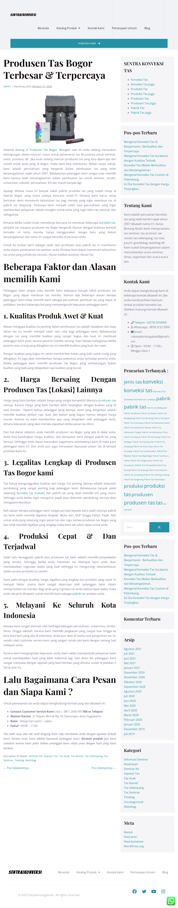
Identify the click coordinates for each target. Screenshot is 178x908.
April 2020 (130, 710)
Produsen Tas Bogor (43, 150)
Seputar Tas (51, 756)
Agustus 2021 (132, 649)
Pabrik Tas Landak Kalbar (144, 451)
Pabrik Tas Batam (149, 413)
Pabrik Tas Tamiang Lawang (156, 475)
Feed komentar (134, 841)
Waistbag (30, 760)
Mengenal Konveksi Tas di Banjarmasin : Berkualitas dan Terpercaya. (143, 146)
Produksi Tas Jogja (143, 94)
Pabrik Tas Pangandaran (142, 460)
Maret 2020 (131, 715)
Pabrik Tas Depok (162, 418)
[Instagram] (163, 891)
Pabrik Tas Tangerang (133, 479)
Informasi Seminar (136, 759)
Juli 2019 (129, 734)
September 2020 (134, 687)
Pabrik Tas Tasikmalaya (154, 479)
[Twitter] (144, 891)
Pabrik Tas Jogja (141, 113)
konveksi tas (107, 223)
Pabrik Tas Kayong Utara (144, 442)
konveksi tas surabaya (145, 399)
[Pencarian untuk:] (147, 527)
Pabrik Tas (137, 108)
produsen (142, 494)
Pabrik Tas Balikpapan (157, 408)
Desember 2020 (134, 672)
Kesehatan (131, 764)
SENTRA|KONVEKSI (23, 14)
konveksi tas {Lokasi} (31, 493)
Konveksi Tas (139, 80)
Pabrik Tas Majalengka (142, 456)
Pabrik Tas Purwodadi (145, 465)
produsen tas (107, 400)
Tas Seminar (132, 792)
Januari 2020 (132, 724)
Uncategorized (133, 802)
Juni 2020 (130, 701)
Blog (147, 28)
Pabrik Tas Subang (139, 470)
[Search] (159, 527)
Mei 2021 (130, 663)
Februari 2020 (133, 720)
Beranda (43, 28)
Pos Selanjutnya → (104, 768)
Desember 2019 (134, 729)
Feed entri (130, 837)
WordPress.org (134, 846)
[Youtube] (153, 891)
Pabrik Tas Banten (132, 413)
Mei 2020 (130, 706)
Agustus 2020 (132, 691)
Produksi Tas (139, 89)
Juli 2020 (129, 696)
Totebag (19, 760)
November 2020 (134, 677)
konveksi (153, 381)
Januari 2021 (132, 668)
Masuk (128, 832)
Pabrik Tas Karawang (150, 437)
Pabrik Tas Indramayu (134, 423)
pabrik (163, 398)
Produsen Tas (140, 98)
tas (159, 502)
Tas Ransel (77, 756)
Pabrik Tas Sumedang (133, 475)
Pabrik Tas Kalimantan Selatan (137, 427)
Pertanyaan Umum (124, 28)
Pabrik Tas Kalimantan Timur (155, 432)
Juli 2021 (129, 653)
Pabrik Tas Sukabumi (157, 470)
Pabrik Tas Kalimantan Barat (157, 423)
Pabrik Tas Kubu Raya (143, 446)
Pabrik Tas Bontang (144, 418)
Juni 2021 (130, 658)
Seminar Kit (35, 756)
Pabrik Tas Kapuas (132, 437)
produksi (133, 486)
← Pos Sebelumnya (16, 768)
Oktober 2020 (133, 682)
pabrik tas (79, 594)
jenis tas (133, 382)
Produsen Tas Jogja (143, 103)
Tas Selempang (94, 756)
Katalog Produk (66, 28)
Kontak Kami (96, 28)
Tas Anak (64, 756)
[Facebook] (134, 891)
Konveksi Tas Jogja (143, 84)
